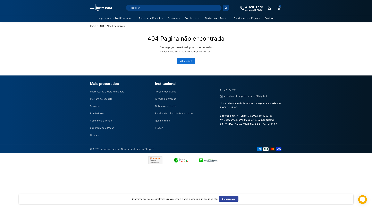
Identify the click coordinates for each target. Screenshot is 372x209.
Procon (159, 127)
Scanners (173, 18)
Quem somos (162, 120)
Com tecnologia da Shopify (137, 149)
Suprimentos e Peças (246, 18)
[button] (117, 18)
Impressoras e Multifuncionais (116, 18)
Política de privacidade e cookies (174, 113)
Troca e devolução (165, 91)
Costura (94, 135)
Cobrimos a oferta (165, 106)
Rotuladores (191, 18)
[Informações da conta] (269, 8)
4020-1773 (230, 90)
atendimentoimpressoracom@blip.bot (245, 96)
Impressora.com (110, 149)
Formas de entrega (165, 98)
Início (93, 26)
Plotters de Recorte (150, 18)
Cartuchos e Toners (216, 18)
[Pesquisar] (226, 8)
